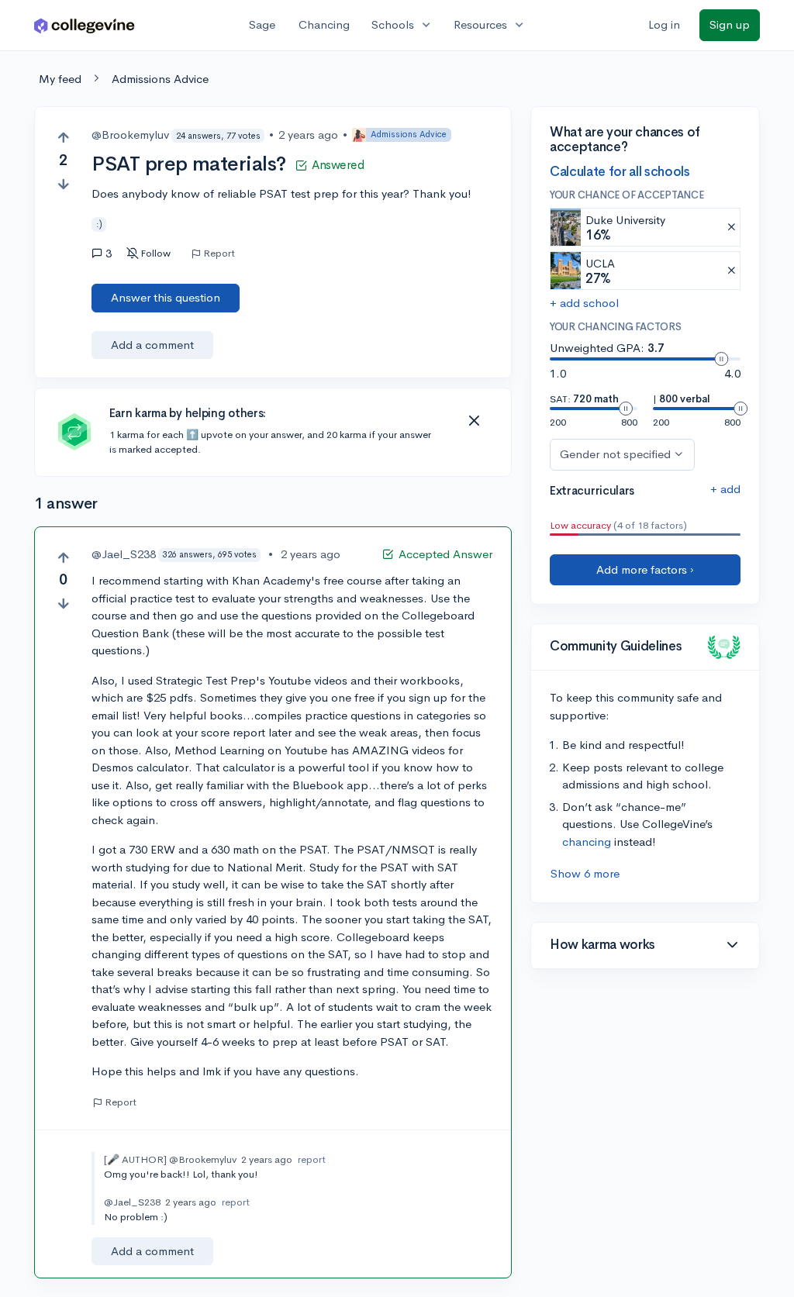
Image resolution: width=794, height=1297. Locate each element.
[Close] (473, 421)
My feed (60, 78)
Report (219, 253)
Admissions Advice (160, 78)
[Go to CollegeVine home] (84, 25)
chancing (586, 841)
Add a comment (152, 344)
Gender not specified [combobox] (615, 454)
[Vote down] (63, 184)
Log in (664, 24)
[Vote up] (63, 138)
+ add (725, 488)
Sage (262, 24)
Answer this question (165, 297)
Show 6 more (585, 873)
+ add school (584, 302)
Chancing (324, 24)
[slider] (721, 359)
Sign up (729, 24)
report (312, 1159)
